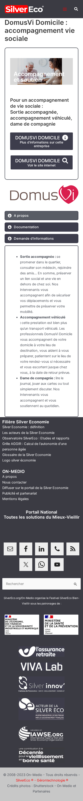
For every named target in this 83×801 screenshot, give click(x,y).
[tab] (18, 215)
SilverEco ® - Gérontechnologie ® (42, 780)
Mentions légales (15, 499)
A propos (9, 477)
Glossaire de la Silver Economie (26, 455)
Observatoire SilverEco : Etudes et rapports (35, 438)
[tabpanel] (41, 331)
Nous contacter (14, 482)
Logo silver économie (19, 460)
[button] (76, 9)
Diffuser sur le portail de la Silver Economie (35, 488)
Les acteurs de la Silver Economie (28, 433)
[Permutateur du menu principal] (65, 9)
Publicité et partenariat (19, 493)
